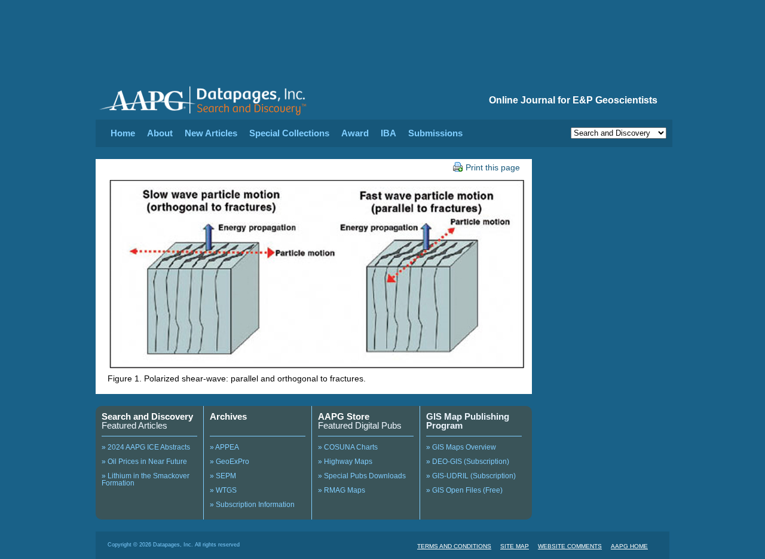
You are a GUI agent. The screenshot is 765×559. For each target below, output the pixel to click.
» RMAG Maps (341, 490)
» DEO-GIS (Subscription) (467, 461)
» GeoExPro (229, 461)
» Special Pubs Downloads (362, 476)
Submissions (435, 133)
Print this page (493, 167)
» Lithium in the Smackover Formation (145, 479)
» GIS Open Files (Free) (464, 490)
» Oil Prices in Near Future (144, 461)
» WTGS (223, 490)
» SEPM (223, 476)
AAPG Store (343, 416)
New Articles (211, 133)
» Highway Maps (345, 461)
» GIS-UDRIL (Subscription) (471, 476)
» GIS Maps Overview (461, 447)
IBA (388, 133)
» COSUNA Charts (348, 447)
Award (355, 133)
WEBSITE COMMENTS (570, 546)
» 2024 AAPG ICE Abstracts (146, 447)
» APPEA (224, 447)
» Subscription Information (252, 504)
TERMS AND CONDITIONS (454, 546)
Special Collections (289, 133)
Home (123, 133)
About (160, 133)
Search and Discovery (147, 416)
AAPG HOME (629, 546)
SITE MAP (514, 546)
